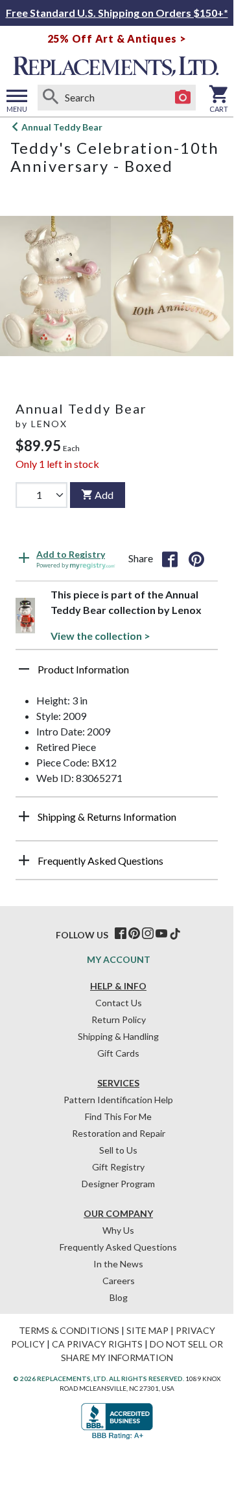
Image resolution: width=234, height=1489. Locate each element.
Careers (118, 1280)
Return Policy (118, 1019)
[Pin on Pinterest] (196, 558)
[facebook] (120, 934)
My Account (118, 959)
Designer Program (118, 1183)
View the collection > (100, 635)
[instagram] (148, 934)
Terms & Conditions (69, 1330)
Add (104, 495)
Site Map (147, 1330)
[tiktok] (175, 934)
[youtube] (161, 934)
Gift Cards (118, 1053)
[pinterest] (134, 934)
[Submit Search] (51, 98)
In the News (118, 1263)
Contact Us (118, 1002)
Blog (119, 1297)
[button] (117, 674)
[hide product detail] (24, 668)
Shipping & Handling (118, 1036)
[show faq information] (24, 860)
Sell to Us (118, 1150)
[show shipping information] (24, 816)
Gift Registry (118, 1166)
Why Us (118, 1230)
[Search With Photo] (183, 98)
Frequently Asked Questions (118, 1246)
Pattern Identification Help (118, 1099)
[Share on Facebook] (169, 558)
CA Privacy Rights (97, 1343)
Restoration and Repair (118, 1133)
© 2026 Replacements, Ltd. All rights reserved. (98, 1378)
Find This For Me (118, 1116)
